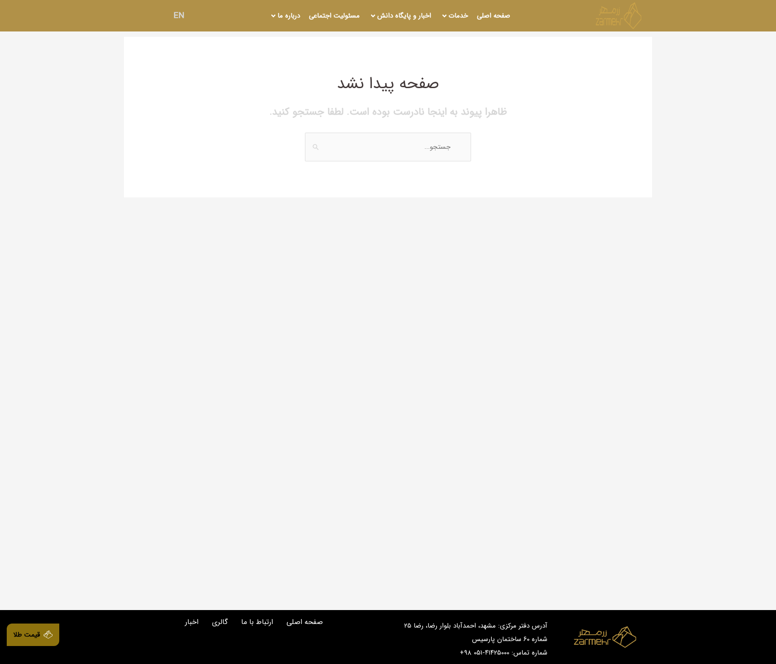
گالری (220, 622)
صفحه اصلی (493, 15)
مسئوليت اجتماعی (334, 15)
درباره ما (289, 15)
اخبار (191, 622)
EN (179, 15)
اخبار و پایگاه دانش (404, 15)
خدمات (458, 15)
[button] (33, 635)
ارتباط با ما (257, 622)
